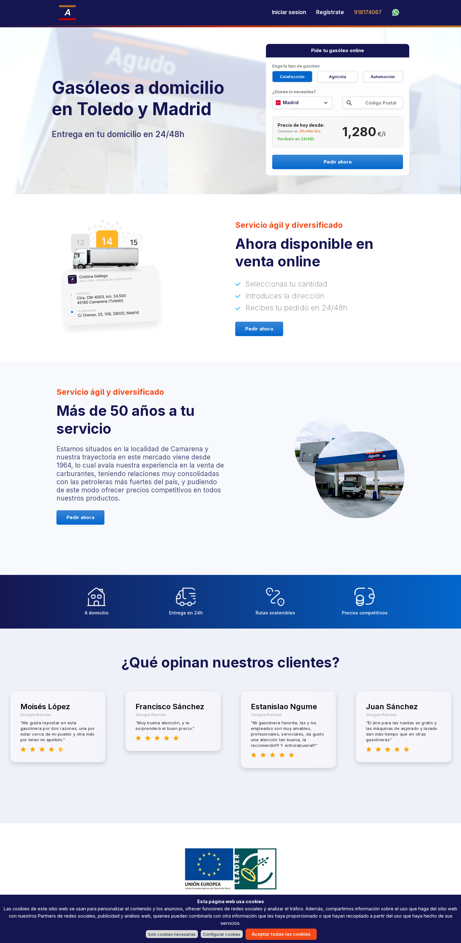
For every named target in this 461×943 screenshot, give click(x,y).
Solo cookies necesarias (172, 934)
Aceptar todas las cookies (281, 934)
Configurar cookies (222, 934)
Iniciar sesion (289, 12)
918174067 (368, 12)
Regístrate (330, 12)
